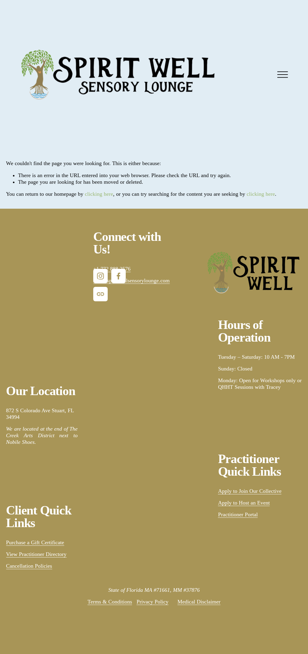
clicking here (99, 194)
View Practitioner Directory (36, 554)
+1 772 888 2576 (112, 269)
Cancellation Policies (29, 566)
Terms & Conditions (110, 602)
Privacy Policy (152, 602)
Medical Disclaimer (198, 602)
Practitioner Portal (238, 514)
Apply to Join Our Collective (250, 491)
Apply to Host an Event (244, 503)
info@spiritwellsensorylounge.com (131, 281)
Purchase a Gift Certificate (35, 542)
